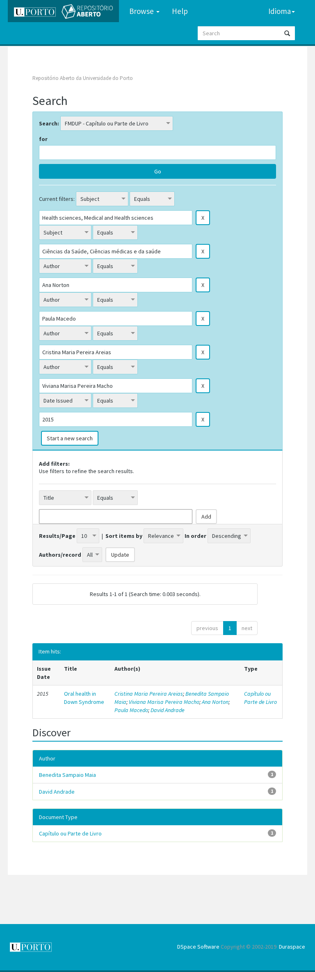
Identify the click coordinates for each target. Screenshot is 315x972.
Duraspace (292, 946)
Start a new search (70, 438)
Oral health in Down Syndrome (84, 698)
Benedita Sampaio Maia (67, 775)
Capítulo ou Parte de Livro (260, 698)
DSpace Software (198, 946)
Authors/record (60, 554)
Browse (142, 11)
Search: (49, 123)
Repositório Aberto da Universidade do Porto (82, 78)
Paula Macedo (131, 710)
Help (180, 11)
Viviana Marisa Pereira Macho (164, 702)
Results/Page (57, 535)
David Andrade (168, 710)
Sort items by (123, 535)
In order (195, 535)
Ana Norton (215, 702)
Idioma (279, 11)
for (43, 139)
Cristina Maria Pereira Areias (148, 693)
